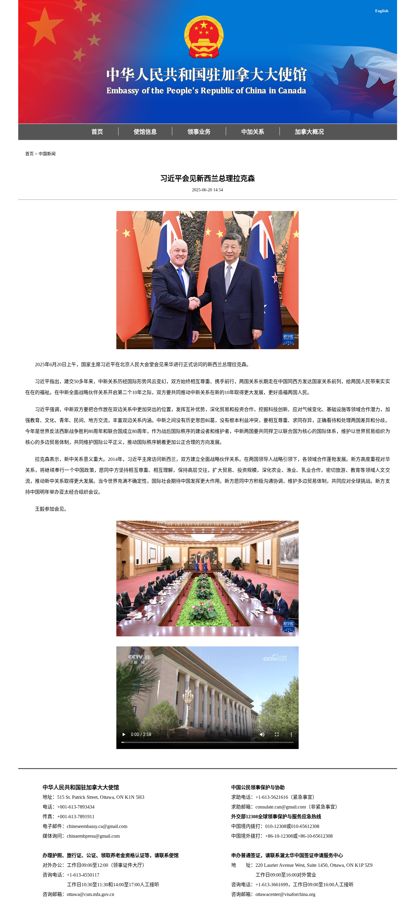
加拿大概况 (309, 132)
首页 (97, 132)
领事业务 (199, 132)
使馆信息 (145, 132)
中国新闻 (47, 154)
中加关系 (252, 132)
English (381, 11)
